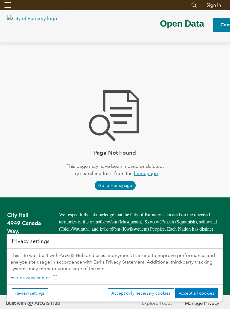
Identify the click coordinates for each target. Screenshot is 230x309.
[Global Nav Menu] (8, 5)
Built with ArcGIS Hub (33, 303)
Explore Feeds (157, 303)
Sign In (213, 5)
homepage (146, 173)
